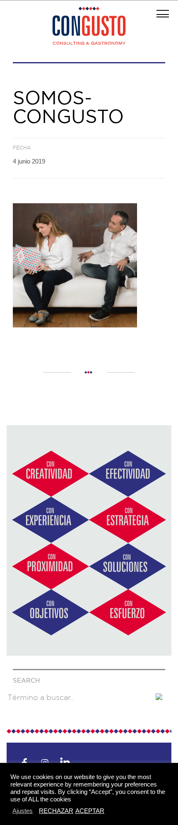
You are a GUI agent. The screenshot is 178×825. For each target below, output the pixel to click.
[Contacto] (89, 653)
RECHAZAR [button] (56, 810)
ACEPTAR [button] (89, 810)
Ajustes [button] (22, 810)
